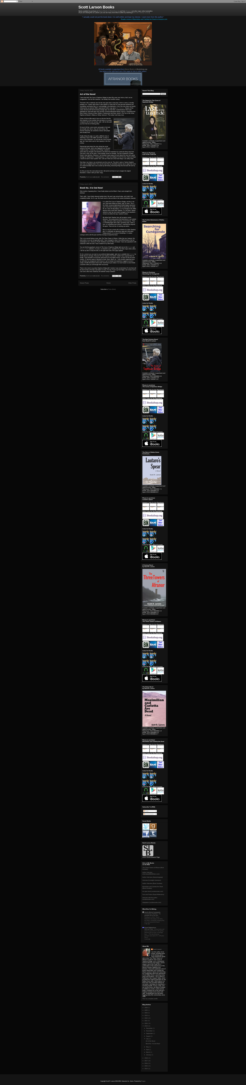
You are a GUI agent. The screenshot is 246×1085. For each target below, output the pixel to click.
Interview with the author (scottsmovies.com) (149, 898)
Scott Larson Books (96, 7)
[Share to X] (117, 177)
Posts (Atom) (112, 289)
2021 (146, 1020)
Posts (146, 811)
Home (108, 283)
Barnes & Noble (84, 249)
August (148, 1036)
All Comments (149, 814)
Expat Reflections (150, 927)
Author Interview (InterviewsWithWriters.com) (151, 873)
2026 (146, 1007)
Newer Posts (84, 283)
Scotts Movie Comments (152, 912)
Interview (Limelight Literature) (151, 880)
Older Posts (132, 283)
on (135, 69)
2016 (146, 1063)
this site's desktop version (141, 12)
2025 (146, 1010)
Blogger (143, 1081)
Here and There (148, 929)
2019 (146, 1026)
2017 (146, 1060)
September (149, 1033)
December (149, 1028)
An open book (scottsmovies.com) (152, 891)
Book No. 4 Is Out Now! (91, 188)
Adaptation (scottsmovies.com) (151, 902)
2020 (146, 1023)
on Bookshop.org (109, 11)
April (147, 1049)
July (147, 1038)
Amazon (128, 11)
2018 (146, 1058)
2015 (146, 1066)
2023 (146, 1015)
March (148, 1052)
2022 (146, 1018)
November (149, 1031)
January (148, 1055)
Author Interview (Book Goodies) (152, 883)
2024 (146, 1013)
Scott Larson (157, 949)
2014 (146, 1068)
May (147, 1047)
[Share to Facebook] (119, 177)
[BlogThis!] (115, 177)
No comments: (105, 177)
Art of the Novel (87, 94)
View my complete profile (150, 998)
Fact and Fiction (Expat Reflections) (153, 894)
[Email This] (113, 177)
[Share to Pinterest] (120, 177)
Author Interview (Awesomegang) (152, 877)
